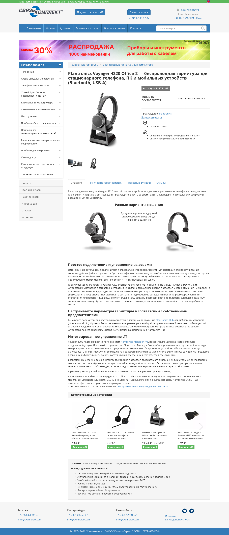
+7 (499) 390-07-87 (139, 18)
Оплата (50, 28)
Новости (26, 183)
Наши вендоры (30, 196)
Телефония (27, 71)
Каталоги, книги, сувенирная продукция (37, 166)
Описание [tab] (76, 182)
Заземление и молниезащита (38, 109)
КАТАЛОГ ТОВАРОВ (32, 65)
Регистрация (191, 14)
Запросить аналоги (151, 117)
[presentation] (77, 427)
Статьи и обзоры (31, 190)
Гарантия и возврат (87, 28)
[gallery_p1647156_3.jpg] (93, 163)
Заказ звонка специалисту (192, 98)
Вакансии (27, 217)
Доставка (65, 28)
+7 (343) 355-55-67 (77, 514)
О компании (34, 28)
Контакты (135, 28)
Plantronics (165, 113)
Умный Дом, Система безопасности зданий (33, 94)
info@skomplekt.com (29, 519)
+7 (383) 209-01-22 (126, 514)
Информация (29, 203)
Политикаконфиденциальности (177, 518)
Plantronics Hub (165, 320)
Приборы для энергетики (35, 150)
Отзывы (26, 210)
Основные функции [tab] (139, 182)
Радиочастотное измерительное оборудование (40, 142)
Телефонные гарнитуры (35, 85)
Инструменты (29, 116)
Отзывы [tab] (161, 182)
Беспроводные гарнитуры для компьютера (143, 386)
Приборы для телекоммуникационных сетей (38, 131)
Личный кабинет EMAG (188, 17)
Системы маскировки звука (37, 174)
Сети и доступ (29, 157)
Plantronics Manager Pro (134, 341)
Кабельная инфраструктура (37, 102)
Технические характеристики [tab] (105, 182)
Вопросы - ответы (114, 28)
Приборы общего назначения (38, 123)
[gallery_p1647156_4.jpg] (75, 163)
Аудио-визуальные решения (37, 78)
